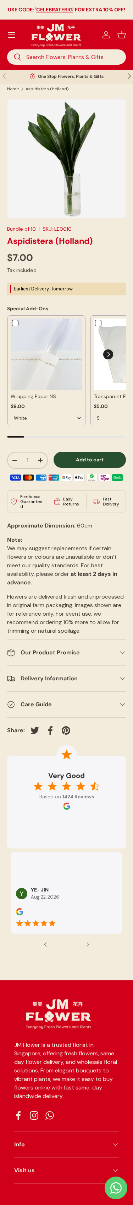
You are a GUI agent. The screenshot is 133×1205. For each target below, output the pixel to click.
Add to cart (90, 459)
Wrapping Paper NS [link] (33, 396)
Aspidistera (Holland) (47, 89)
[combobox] (66, 57)
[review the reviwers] (19, 913)
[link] (46, 354)
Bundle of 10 (21, 229)
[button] (121, 35)
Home (13, 89)
